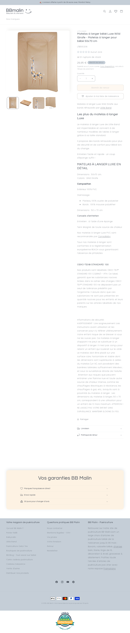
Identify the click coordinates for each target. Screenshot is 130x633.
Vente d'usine (13, 568)
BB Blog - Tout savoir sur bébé (21, 555)
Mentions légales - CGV (58, 532)
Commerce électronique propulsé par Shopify (71, 603)
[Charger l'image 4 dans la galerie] (51, 103)
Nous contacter (54, 528)
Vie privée (52, 537)
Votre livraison (54, 541)
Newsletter (52, 550)
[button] (104, 11)
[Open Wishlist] (116, 11)
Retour (50, 546)
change (117, 546)
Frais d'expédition (107, 66)
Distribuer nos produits (17, 573)
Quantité (80, 73)
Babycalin (11, 537)
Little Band (105, 107)
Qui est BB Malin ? (14, 528)
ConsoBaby (104, 236)
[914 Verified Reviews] (65, 631)
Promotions (109, 568)
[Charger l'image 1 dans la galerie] (13, 103)
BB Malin (50, 603)
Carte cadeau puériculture (19, 559)
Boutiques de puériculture (19, 550)
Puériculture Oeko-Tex (17, 546)
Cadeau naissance (15, 564)
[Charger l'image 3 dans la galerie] (38, 103)
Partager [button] (84, 419)
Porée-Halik (11, 532)
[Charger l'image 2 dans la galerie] (26, 103)
